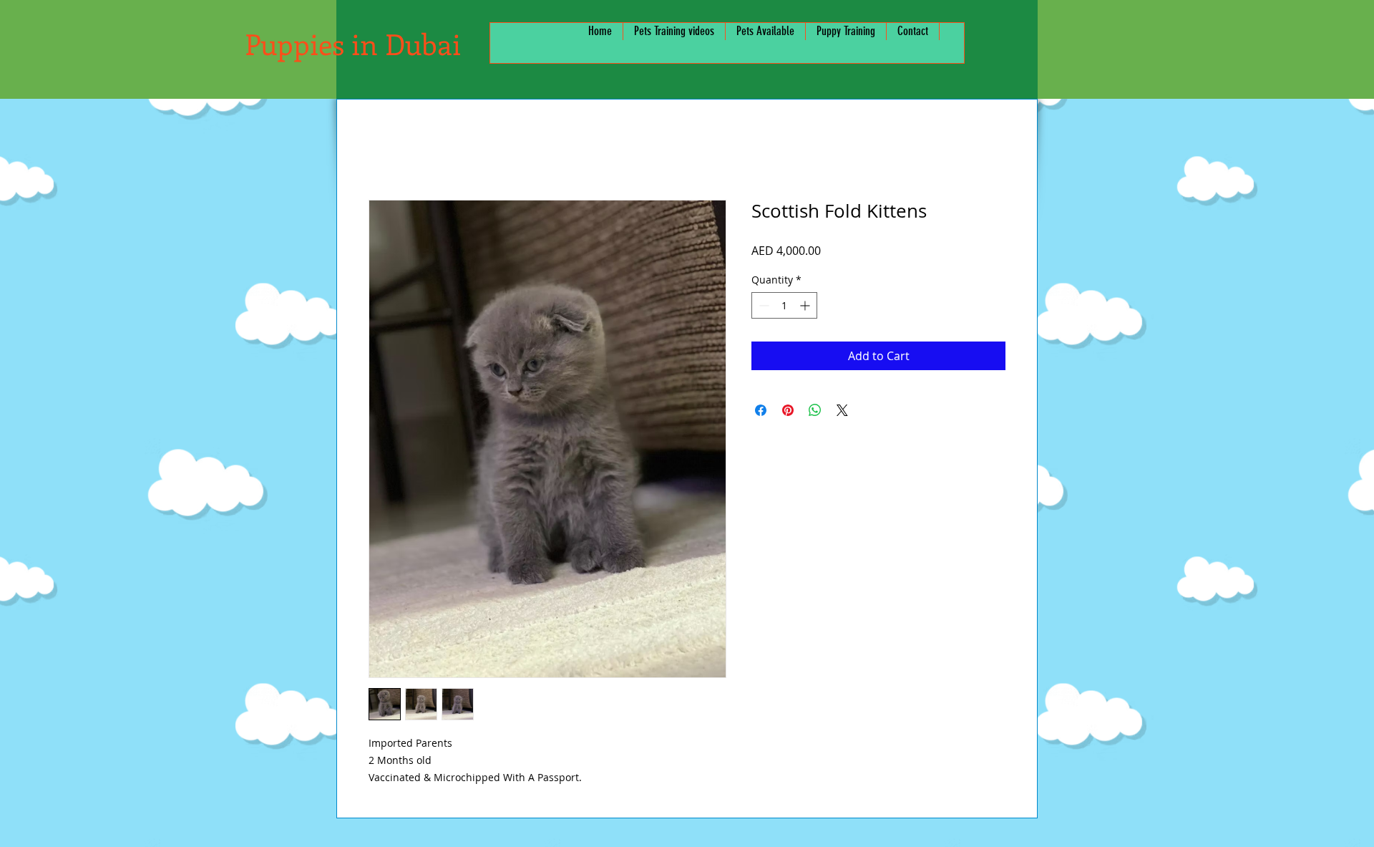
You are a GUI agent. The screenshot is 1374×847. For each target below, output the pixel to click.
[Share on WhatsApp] (815, 410)
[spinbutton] (784, 305)
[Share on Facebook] (760, 410)
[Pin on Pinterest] (787, 410)
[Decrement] (762, 305)
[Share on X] (842, 410)
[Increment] (806, 305)
